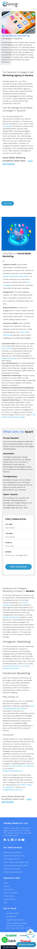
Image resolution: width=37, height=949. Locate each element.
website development (11, 617)
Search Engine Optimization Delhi (16, 862)
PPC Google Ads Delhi (11, 859)
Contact (6, 886)
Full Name (8, 524)
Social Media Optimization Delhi (15, 865)
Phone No (8, 542)
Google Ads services (9, 358)
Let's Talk (7, 203)
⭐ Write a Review (26, 944)
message (8, 552)
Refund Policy (8, 889)
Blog (5, 902)
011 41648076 (28, 766)
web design (7, 126)
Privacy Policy (8, 896)
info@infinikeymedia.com (13, 771)
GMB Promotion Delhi (11, 869)
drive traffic (6, 348)
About (5, 883)
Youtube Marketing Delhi (12, 872)
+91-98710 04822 (15, 766)
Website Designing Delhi (12, 852)
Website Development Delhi (14, 856)
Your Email (9, 533)
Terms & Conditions (10, 893)
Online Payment (9, 899)
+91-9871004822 (12, 913)
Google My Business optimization (16, 276)
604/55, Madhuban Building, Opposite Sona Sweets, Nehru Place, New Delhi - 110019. (18, 925)
